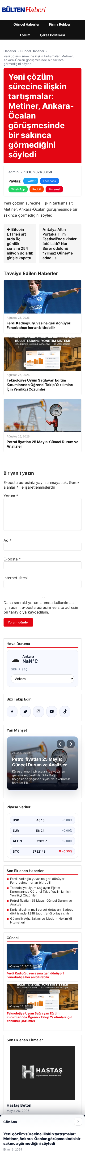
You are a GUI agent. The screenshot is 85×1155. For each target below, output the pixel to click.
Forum (25, 35)
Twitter (30, 181)
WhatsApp (18, 189)
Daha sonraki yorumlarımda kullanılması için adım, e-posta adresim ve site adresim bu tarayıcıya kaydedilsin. (41, 607)
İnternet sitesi (16, 577)
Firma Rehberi (60, 24)
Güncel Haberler (26, 24)
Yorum (11, 495)
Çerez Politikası (52, 35)
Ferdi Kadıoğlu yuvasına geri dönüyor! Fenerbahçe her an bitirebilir (37, 880)
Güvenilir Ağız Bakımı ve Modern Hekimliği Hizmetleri (41, 920)
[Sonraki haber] (71, 744)
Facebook (49, 181)
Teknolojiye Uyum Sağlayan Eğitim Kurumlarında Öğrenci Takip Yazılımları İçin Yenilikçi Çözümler (40, 891)
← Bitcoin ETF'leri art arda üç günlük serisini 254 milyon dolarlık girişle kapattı (20, 243)
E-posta (12, 559)
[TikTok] (65, 711)
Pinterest (54, 189)
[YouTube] (51, 711)
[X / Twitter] (25, 711)
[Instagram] (38, 711)
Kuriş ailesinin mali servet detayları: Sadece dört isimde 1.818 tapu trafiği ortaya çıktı (41, 911)
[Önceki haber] (61, 744)
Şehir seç (19, 669)
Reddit (36, 189)
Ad (8, 540)
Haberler (10, 51)
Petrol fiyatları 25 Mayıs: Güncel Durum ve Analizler (41, 902)
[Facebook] (12, 711)
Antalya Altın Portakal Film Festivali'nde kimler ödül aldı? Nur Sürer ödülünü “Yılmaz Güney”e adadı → (59, 243)
